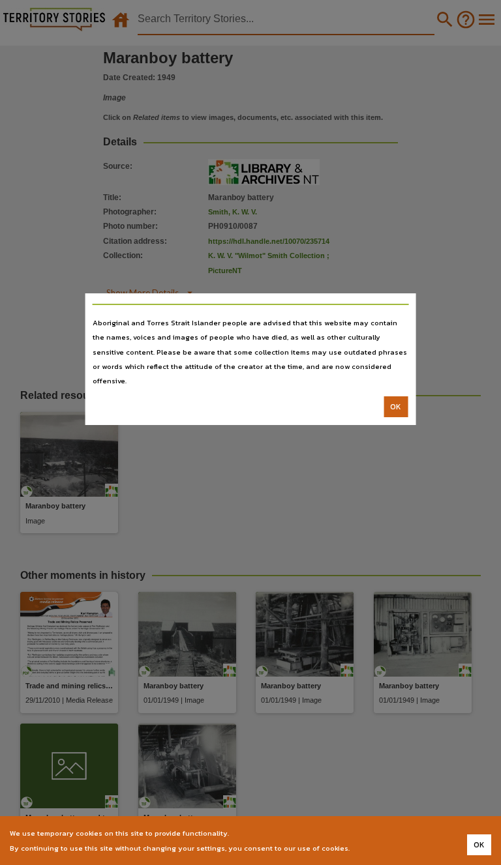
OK (395, 407)
